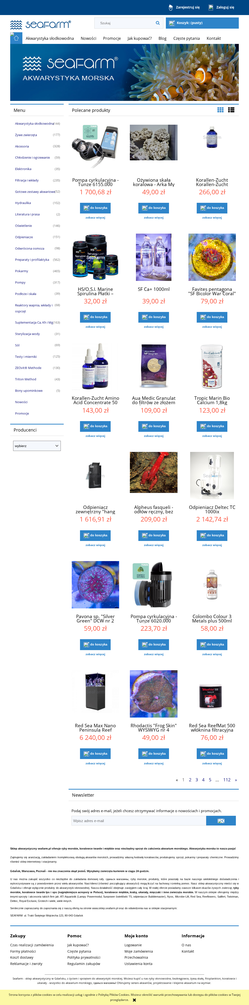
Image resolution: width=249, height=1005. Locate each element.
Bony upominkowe (29, 390)
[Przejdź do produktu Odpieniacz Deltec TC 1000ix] (212, 476)
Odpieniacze (24, 237)
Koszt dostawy (21, 957)
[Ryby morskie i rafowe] (124, 72)
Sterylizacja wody (27, 334)
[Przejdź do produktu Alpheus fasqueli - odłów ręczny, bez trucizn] (154, 476)
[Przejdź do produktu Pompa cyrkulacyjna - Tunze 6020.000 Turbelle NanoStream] (154, 585)
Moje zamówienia (138, 951)
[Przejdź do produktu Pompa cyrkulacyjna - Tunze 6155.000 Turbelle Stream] (95, 149)
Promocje (22, 413)
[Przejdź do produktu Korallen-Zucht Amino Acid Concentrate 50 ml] (95, 367)
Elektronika (23, 169)
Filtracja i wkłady (27, 180)
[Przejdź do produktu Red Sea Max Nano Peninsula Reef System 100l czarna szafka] (95, 694)
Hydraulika (23, 203)
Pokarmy (21, 271)
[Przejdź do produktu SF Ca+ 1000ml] (154, 258)
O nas (186, 945)
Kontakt (188, 951)
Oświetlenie (23, 225)
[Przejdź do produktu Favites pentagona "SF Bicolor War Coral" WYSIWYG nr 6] (212, 258)
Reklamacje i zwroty (26, 963)
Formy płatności (23, 951)
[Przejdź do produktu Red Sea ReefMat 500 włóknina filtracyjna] (212, 694)
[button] (95, 217)
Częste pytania (79, 951)
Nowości (21, 402)
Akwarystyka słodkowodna (34, 123)
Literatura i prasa (27, 214)
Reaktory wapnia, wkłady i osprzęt (34, 308)
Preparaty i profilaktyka (32, 259)
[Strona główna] (40, 23)
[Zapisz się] (221, 820)
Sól (17, 345)
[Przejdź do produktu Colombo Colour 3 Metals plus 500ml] (212, 585)
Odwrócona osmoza (29, 248)
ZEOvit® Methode (28, 368)
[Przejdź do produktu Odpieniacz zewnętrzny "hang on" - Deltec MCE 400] (95, 476)
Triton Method (25, 379)
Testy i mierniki (26, 356)
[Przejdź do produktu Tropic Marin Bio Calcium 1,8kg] (212, 367)
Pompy (20, 282)
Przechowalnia (136, 957)
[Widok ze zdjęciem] (220, 110)
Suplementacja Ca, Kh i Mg (34, 322)
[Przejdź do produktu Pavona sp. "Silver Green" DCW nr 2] (95, 585)
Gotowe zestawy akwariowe (35, 191)
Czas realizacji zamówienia (32, 945)
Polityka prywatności (83, 957)
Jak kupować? (78, 945)
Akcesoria (22, 146)
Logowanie (133, 945)
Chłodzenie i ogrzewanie (32, 157)
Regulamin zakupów (83, 963)
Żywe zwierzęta (26, 135)
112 (227, 780)
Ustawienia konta (138, 963)
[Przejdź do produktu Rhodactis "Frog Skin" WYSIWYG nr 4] (154, 694)
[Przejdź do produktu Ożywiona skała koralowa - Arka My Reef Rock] (154, 149)
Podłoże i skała (25, 294)
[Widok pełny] (231, 110)
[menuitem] (49, 38)
